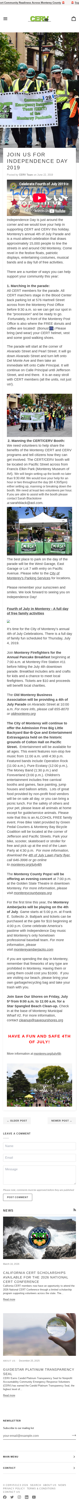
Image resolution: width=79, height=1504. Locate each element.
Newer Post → (61, 1120)
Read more (9, 1299)
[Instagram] (19, 1497)
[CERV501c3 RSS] (74, 1210)
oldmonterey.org (23, 714)
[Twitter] (12, 1497)
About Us (50, 1485)
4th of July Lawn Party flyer (49, 855)
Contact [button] (9, 1468)
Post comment (17, 1197)
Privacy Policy (14, 1488)
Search (35, 1485)
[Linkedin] (26, 1497)
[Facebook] (5, 1497)
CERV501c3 (13, 1485)
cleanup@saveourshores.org (41, 1020)
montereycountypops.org (33, 893)
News (62, 1485)
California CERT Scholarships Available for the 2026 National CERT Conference (35, 1277)
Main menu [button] (10, 1456)
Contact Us (11, 1492)
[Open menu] (9, 18)
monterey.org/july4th (26, 864)
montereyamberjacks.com (33, 949)
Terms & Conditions (41, 1488)
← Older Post (17, 1120)
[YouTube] (34, 1497)
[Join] (73, 1435)
